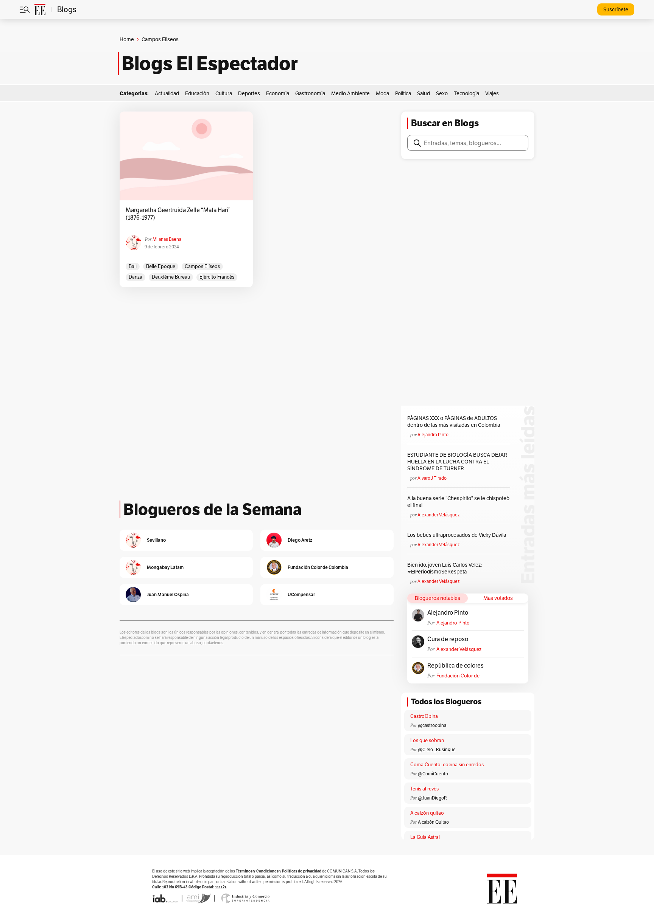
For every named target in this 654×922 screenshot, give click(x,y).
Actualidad (167, 93)
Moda (382, 93)
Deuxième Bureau (171, 277)
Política (403, 93)
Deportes (249, 93)
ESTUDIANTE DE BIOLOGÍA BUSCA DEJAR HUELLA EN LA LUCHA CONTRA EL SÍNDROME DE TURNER (457, 461)
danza (135, 277)
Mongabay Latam (165, 567)
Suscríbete (615, 9)
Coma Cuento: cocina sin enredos (447, 764)
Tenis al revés (424, 789)
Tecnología (466, 93)
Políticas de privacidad (301, 871)
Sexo (442, 93)
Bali (133, 266)
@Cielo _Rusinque (437, 749)
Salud (423, 93)
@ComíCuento (433, 773)
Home (127, 39)
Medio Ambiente (350, 93)
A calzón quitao (427, 813)
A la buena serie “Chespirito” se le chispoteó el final (458, 501)
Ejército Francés (216, 277)
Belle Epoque (160, 266)
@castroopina (432, 725)
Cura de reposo (447, 639)
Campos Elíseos (202, 266)
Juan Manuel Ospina (168, 594)
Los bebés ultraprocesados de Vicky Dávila (457, 535)
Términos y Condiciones (257, 871)
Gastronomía (310, 93)
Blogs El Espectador (210, 63)
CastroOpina (424, 716)
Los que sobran (427, 740)
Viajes (492, 93)
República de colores (455, 665)
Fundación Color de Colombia (458, 676)
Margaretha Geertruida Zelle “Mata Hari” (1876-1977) (178, 214)
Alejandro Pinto (432, 434)
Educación (197, 93)
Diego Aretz (300, 540)
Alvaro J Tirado (432, 478)
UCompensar (301, 594)
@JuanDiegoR (432, 798)
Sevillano (156, 540)
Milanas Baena (167, 239)
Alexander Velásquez (438, 515)
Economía (277, 93)
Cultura (223, 93)
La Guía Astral (425, 837)
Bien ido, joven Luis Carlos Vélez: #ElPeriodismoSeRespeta (444, 568)
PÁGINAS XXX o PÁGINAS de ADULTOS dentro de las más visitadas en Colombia (453, 421)
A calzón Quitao (433, 822)
